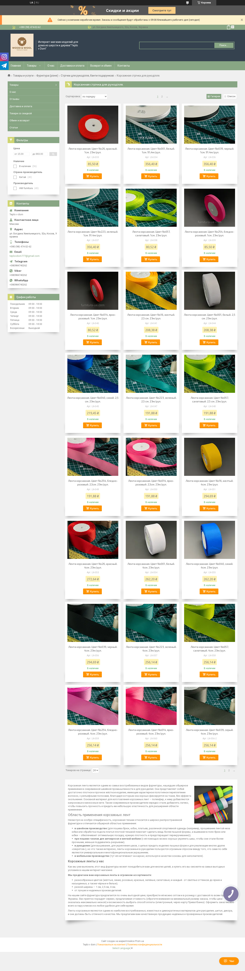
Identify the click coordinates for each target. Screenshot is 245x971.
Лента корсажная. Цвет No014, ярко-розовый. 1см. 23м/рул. (93, 316)
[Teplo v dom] (22, 45)
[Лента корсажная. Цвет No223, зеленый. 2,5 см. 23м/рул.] (151, 374)
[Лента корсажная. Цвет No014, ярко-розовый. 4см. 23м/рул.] (151, 706)
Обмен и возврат (20, 120)
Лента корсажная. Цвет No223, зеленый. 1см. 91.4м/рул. (93, 233)
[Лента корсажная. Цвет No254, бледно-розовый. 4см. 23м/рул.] (93, 706)
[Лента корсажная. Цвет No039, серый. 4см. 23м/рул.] (209, 706)
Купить (94, 176)
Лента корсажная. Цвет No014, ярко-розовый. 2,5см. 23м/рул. (151, 482)
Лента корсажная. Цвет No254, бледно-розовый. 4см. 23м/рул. (93, 731)
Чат (231, 961)
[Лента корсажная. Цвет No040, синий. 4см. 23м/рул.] (209, 540)
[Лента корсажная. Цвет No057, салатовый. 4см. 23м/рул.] (209, 623)
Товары (31, 65)
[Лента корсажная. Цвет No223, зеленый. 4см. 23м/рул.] (151, 623)
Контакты (124, 65)
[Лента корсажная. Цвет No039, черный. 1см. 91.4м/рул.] (209, 125)
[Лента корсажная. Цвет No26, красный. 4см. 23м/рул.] (93, 540)
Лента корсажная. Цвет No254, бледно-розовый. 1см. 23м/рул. (209, 233)
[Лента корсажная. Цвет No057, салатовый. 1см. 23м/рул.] (151, 208)
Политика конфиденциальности (144, 944)
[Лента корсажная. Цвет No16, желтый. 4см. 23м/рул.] (209, 457)
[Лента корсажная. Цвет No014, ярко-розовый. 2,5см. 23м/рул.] (151, 457)
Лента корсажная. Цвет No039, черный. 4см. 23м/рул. (92, 648)
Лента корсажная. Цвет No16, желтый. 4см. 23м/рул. (209, 482)
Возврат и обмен (101, 65)
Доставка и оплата (72, 65)
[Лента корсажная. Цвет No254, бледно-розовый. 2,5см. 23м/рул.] (93, 457)
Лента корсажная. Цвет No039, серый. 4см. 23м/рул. (209, 731)
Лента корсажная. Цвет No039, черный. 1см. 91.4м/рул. (209, 150)
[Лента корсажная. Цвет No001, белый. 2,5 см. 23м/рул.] (209, 291)
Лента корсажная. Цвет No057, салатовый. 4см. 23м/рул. (210, 648)
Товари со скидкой (21, 113)
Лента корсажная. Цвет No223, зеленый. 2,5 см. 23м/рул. (151, 399)
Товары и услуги (23, 75)
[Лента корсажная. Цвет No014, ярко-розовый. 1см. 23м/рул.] (93, 291)
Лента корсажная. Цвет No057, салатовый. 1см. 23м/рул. (151, 233)
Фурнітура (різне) (47, 75)
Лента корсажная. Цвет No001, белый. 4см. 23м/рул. (151, 565)
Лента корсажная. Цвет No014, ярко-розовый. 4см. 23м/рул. (151, 731)
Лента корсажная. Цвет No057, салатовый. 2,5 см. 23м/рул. (210, 399)
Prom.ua (139, 941)
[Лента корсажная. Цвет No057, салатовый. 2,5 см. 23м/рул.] (209, 374)
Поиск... (224, 45)
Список (231, 96)
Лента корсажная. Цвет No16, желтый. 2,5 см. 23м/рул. (151, 316)
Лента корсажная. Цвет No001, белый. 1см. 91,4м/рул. (151, 150)
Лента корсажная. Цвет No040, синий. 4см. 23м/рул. (209, 565)
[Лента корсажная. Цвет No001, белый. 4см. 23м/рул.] (151, 540)
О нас (50, 65)
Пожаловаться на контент (111, 944)
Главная (16, 65)
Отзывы (14, 99)
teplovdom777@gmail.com (25, 255)
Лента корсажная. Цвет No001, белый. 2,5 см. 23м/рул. (209, 316)
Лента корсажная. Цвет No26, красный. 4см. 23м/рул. (93, 565)
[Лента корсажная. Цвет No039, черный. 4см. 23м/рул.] (93, 623)
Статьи (14, 127)
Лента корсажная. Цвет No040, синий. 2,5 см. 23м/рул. (92, 399)
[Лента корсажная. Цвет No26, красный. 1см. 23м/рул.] (93, 125)
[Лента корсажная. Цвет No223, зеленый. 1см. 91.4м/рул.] (93, 208)
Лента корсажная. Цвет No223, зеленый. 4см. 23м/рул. (151, 648)
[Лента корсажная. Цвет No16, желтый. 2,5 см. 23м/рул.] (151, 291)
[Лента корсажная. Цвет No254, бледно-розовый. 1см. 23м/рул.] (209, 208)
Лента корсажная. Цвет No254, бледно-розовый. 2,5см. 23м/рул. (93, 482)
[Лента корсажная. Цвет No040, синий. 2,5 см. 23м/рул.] (93, 374)
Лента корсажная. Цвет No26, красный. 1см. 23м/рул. (93, 150)
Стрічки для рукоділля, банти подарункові (87, 75)
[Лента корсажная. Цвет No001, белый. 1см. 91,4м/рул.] (151, 125)
